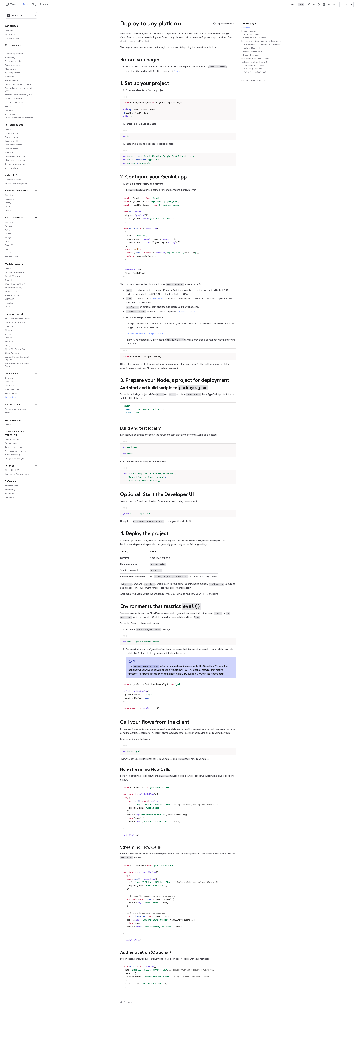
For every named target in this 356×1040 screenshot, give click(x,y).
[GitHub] (309, 4)
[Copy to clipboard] (232, 102)
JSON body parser (186, 311)
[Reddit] (329, 4)
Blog (34, 4)
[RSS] (334, 4)
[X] (319, 4)
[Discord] (314, 4)
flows (176, 71)
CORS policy (156, 298)
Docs (25, 4)
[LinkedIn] (324, 4)
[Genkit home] (11, 4)
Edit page (128, 1002)
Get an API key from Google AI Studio (145, 333)
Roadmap (45, 4)
